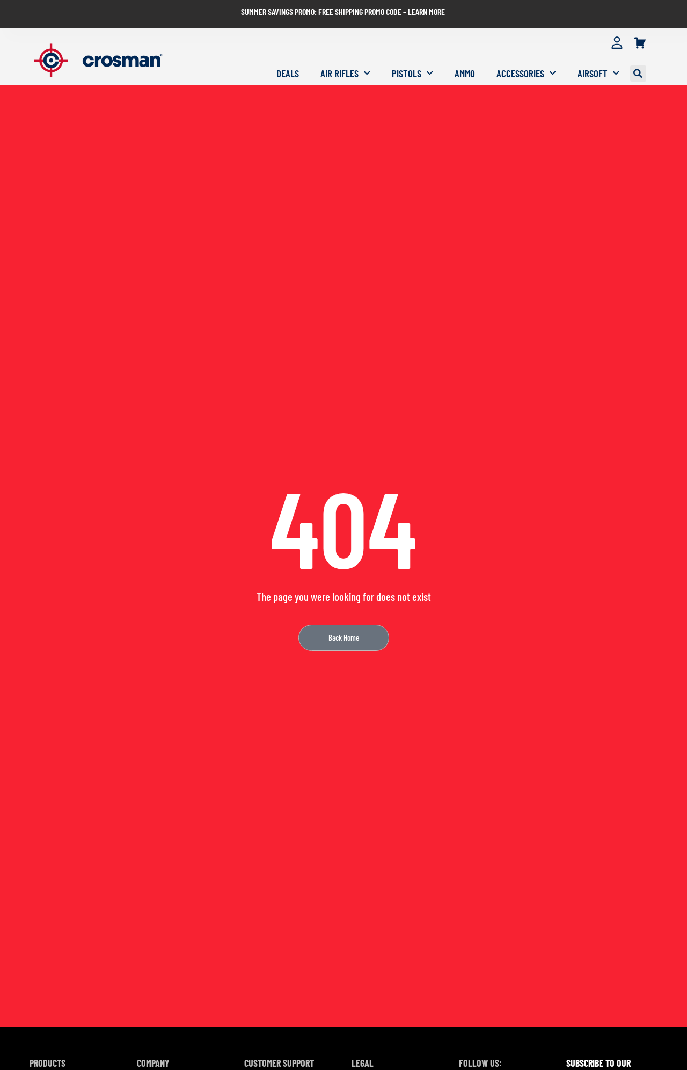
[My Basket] (640, 43)
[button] (638, 73)
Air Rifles (339, 73)
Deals (287, 73)
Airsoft (593, 73)
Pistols (406, 73)
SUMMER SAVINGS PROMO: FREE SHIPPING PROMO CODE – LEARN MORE (343, 11)
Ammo (465, 73)
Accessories (520, 73)
